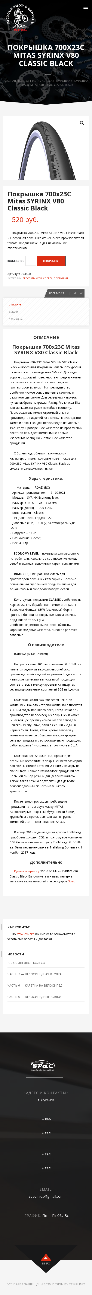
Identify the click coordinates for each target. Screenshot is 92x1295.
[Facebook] (70, 293)
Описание (15, 304)
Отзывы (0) (15, 319)
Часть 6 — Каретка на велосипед (34, 985)
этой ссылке (25, 934)
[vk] (81, 293)
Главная (10, 81)
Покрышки (62, 81)
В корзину (50, 261)
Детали (13, 311)
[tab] (46, 304)
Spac (71, 881)
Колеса (47, 81)
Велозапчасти (29, 81)
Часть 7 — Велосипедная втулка (34, 974)
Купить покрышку (26, 871)
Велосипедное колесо (26, 963)
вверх (46, 1263)
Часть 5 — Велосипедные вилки (34, 997)
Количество (16, 261)
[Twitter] (75, 293)
